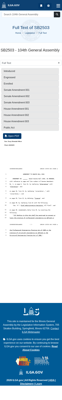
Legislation (30, 33)
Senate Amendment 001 (16, 90)
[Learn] (41, 6)
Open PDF (13, 136)
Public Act (9, 127)
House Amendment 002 (16, 115)
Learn (38, 384)
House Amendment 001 (16, 109)
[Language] (48, 6)
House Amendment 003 (16, 121)
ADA (52, 380)
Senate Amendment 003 (16, 102)
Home (18, 33)
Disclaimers (27, 384)
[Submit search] (57, 14)
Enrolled (8, 83)
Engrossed (9, 77)
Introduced (9, 71)
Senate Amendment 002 (16, 96)
